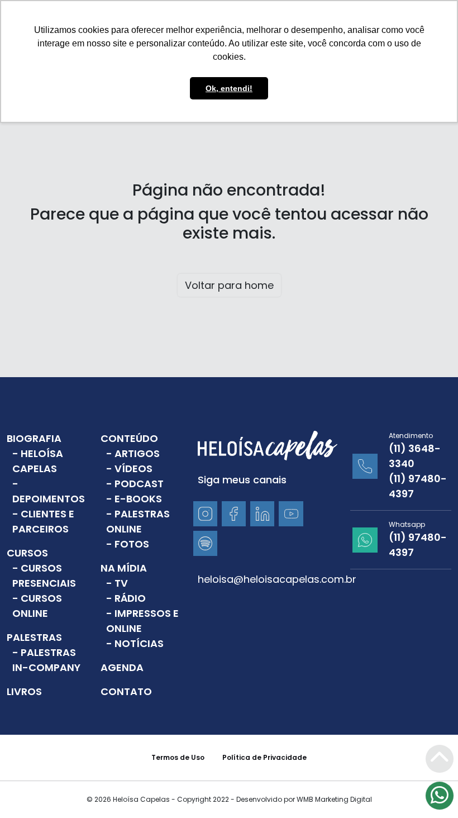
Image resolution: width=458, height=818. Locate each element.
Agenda (122, 667)
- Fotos (127, 544)
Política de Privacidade (264, 757)
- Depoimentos (48, 491)
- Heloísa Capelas (37, 460)
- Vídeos (129, 468)
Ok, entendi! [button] (229, 88)
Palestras (34, 637)
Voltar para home (229, 285)
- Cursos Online (37, 605)
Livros (24, 691)
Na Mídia (124, 568)
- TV (117, 583)
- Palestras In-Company (46, 659)
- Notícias (135, 643)
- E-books (134, 499)
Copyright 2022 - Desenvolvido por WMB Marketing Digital (274, 799)
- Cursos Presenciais (44, 575)
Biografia (34, 438)
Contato (126, 691)
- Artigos (133, 453)
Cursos (27, 553)
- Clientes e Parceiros (43, 521)
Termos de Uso (177, 757)
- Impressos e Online (142, 620)
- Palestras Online (138, 521)
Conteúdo (129, 438)
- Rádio (126, 598)
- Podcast (135, 484)
